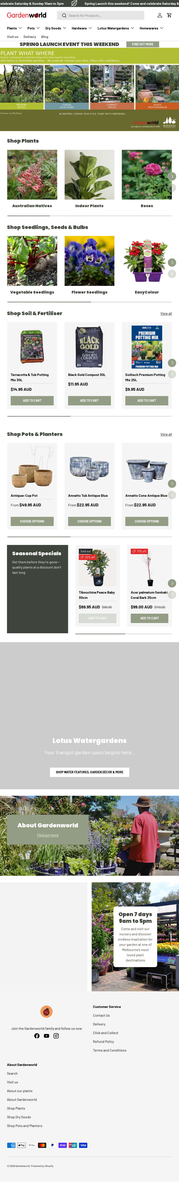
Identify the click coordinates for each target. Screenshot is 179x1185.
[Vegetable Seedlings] (32, 261)
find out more (142, 44)
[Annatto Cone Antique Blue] (146, 467)
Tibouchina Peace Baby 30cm (97, 594)
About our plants (20, 1091)
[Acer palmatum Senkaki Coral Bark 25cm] (149, 567)
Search (12, 1073)
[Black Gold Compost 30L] (89, 347)
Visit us (12, 36)
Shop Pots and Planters (24, 1126)
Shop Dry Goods (19, 1117)
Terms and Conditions (109, 1050)
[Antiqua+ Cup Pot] (32, 467)
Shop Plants (16, 1108)
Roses (147, 205)
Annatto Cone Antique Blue (146, 495)
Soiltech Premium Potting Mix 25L (145, 377)
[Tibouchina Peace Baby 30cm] (97, 567)
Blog (44, 36)
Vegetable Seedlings (32, 292)
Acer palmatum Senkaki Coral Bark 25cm (149, 594)
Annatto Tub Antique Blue (88, 495)
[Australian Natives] (32, 175)
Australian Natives (32, 205)
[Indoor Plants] (90, 175)
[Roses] (147, 175)
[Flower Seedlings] (90, 261)
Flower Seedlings (89, 292)
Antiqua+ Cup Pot (24, 495)
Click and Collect (105, 1033)
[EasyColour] (147, 261)
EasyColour (147, 292)
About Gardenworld (22, 1099)
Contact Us (101, 1015)
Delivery (30, 36)
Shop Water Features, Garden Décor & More (89, 772)
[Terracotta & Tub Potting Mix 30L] (32, 347)
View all (166, 313)
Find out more (48, 835)
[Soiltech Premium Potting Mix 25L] (146, 347)
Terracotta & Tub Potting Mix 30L (30, 377)
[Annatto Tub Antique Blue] (89, 467)
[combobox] (100, 15)
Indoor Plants (89, 205)
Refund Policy (103, 1041)
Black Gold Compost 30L (87, 374)
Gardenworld (22, 1165)
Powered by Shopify (42, 1165)
